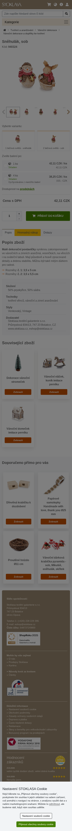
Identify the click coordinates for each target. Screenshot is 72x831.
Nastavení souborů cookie (36, 816)
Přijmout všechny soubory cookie (36, 824)
